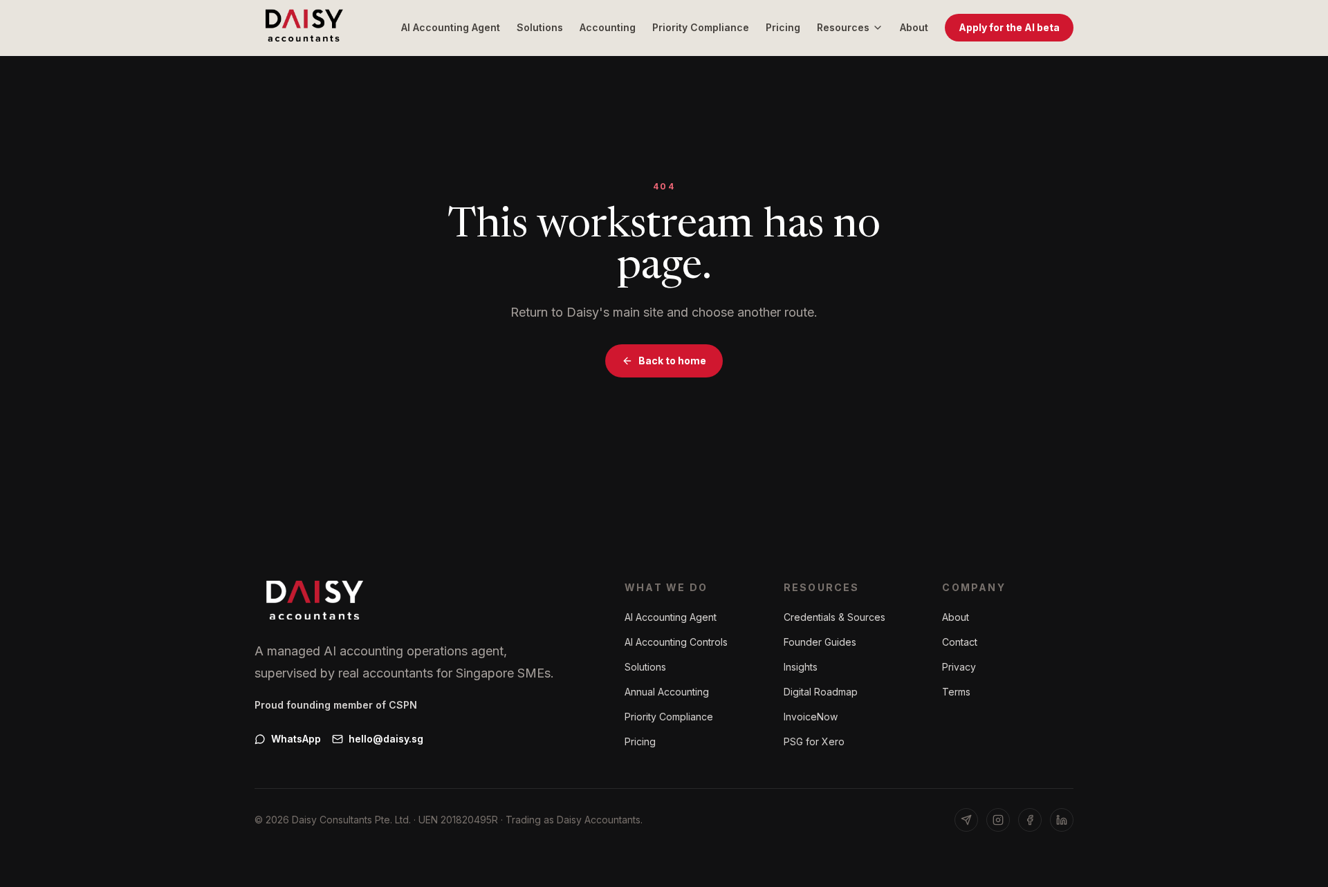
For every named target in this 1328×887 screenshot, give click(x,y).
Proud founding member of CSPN (336, 705)
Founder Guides (820, 642)
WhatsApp (296, 739)
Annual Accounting (667, 692)
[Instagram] (998, 820)
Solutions (540, 27)
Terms (956, 692)
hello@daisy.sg (386, 739)
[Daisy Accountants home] (304, 27)
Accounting (608, 27)
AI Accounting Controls (676, 642)
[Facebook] (1030, 820)
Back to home (672, 360)
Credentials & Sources (834, 617)
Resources (843, 27)
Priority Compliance (700, 27)
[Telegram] (966, 820)
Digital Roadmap (821, 692)
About (914, 27)
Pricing (783, 27)
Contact (959, 642)
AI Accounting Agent (450, 27)
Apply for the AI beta (1009, 27)
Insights (801, 667)
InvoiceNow (811, 716)
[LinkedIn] (1061, 820)
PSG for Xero (814, 741)
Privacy (959, 667)
